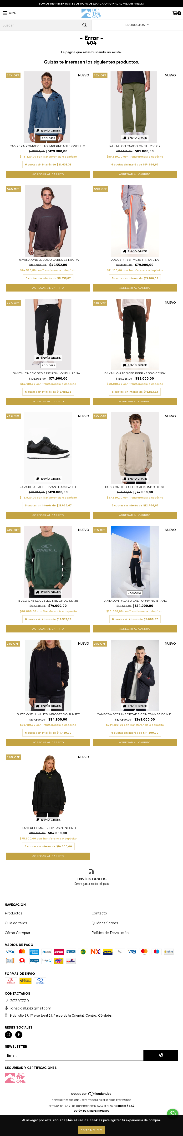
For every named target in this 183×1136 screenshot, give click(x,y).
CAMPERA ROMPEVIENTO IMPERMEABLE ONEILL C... (48, 146)
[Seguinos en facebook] (18, 1034)
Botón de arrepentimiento (91, 1110)
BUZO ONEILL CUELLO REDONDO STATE (48, 600)
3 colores (134, 592)
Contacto (99, 913)
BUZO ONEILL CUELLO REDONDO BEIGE (135, 487)
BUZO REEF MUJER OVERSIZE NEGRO (48, 828)
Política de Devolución (110, 933)
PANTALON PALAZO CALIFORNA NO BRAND (134, 600)
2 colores (48, 138)
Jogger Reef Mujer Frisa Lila (135, 259)
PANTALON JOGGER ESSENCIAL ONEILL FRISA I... (48, 373)
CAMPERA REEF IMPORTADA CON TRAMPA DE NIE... (135, 714)
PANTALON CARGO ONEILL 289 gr (135, 146)
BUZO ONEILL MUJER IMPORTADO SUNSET (48, 714)
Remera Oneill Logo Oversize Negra (48, 259)
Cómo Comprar (17, 933)
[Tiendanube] (91, 1095)
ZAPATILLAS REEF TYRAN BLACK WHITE (48, 487)
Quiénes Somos (105, 923)
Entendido (92, 1130)
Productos (13, 913)
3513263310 (19, 1001)
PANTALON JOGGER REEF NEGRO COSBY (134, 373)
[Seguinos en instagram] (8, 1034)
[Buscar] (84, 25)
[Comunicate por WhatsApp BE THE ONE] (172, 1114)
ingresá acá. (126, 1106)
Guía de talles (16, 923)
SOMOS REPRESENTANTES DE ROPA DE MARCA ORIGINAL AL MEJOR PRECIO (91, 3)
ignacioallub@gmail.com (30, 1008)
